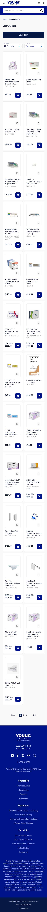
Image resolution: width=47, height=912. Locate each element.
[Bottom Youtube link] (28, 755)
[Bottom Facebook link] (17, 755)
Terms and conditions (23, 905)
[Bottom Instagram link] (23, 755)
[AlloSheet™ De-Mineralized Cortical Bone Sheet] (34, 314)
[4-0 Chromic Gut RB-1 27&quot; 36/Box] (34, 366)
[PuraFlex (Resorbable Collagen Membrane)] (13, 566)
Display (6, 43)
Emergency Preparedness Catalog (23, 819)
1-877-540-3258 (23, 762)
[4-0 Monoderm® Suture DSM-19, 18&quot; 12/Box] (13, 265)
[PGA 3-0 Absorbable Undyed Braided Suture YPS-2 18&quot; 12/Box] (34, 617)
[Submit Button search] (42, 10)
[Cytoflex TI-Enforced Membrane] (13, 668)
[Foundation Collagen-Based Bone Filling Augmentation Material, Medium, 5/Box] (13, 165)
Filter (25, 35)
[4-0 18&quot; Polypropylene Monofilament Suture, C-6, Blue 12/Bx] (13, 415)
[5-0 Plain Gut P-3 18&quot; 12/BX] (34, 65)
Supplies (23, 794)
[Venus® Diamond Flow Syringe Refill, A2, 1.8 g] (13, 215)
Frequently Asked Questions (23, 844)
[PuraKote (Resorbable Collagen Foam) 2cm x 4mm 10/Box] (34, 516)
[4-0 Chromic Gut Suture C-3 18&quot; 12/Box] (34, 265)
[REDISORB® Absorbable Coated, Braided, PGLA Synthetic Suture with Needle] (13, 65)
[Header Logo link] (14, 3)
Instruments (23, 798)
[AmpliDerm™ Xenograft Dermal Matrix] (13, 314)
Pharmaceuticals (23, 786)
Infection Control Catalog (23, 823)
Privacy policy (23, 908)
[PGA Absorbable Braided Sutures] (13, 617)
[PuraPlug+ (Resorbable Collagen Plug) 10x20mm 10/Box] (34, 165)
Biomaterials (24, 790)
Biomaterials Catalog (23, 815)
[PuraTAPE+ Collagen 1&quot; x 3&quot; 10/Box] (13, 115)
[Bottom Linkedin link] (12, 755)
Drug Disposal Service (23, 840)
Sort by (28, 43)
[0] (39, 3)
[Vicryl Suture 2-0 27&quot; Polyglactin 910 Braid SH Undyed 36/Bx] (13, 465)
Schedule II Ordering (23, 836)
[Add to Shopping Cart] (18, 95)
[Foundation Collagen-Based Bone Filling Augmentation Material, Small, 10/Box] (34, 115)
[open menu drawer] (3, 3)
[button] (12, 715)
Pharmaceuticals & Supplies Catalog (23, 811)
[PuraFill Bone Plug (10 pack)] (13, 516)
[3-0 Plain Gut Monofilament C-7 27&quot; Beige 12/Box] (13, 366)
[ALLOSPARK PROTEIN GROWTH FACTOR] (34, 465)
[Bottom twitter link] (34, 755)
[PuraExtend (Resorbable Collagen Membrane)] (34, 566)
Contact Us (23, 852)
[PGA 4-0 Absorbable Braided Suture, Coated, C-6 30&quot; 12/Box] (34, 415)
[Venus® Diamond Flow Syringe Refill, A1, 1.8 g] (34, 215)
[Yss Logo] (23, 738)
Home (5, 20)
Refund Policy (23, 848)
